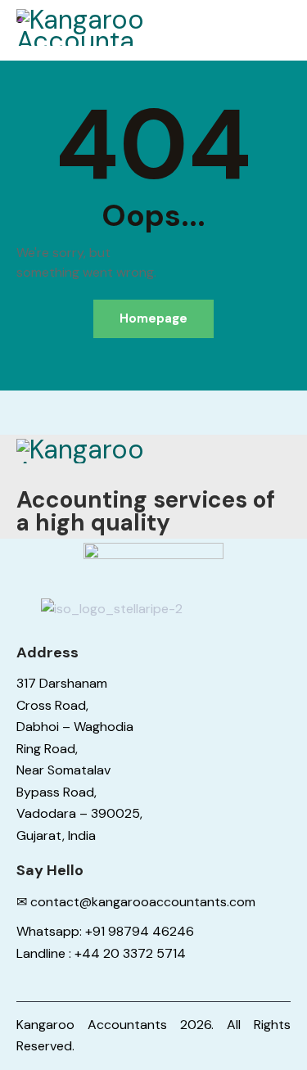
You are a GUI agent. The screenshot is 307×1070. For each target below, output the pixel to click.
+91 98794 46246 (139, 931)
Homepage (153, 318)
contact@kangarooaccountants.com (142, 901)
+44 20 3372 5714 (130, 953)
